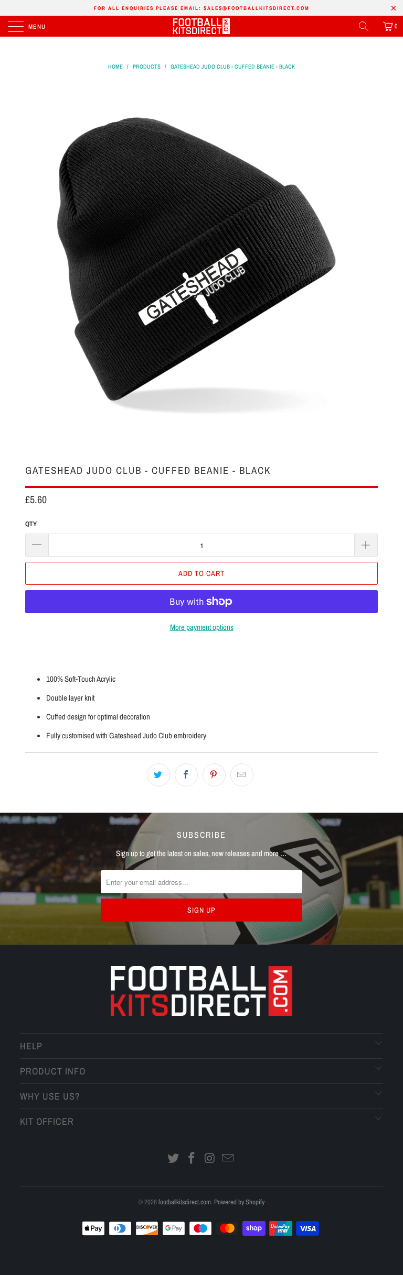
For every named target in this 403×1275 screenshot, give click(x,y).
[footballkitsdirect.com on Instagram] (210, 1159)
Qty (31, 523)
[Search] (367, 26)
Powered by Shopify (239, 1202)
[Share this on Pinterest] (214, 774)
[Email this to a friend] (241, 774)
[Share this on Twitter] (158, 774)
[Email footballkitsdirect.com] (228, 1159)
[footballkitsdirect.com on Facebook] (192, 1159)
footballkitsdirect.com (184, 1202)
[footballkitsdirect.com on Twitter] (174, 1159)
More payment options (202, 627)
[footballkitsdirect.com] (201, 26)
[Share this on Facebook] (186, 774)
